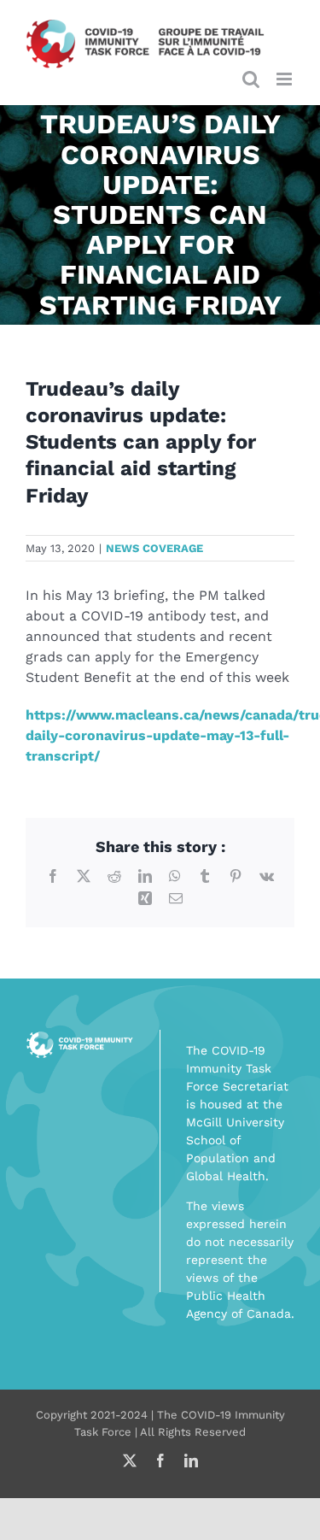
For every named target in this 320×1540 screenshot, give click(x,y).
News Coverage (154, 548)
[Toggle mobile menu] (285, 79)
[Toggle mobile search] (250, 79)
